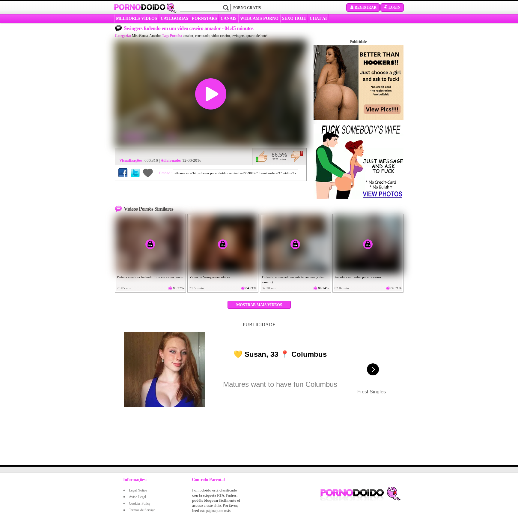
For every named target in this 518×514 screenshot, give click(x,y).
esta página (208, 511)
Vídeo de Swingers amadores (209, 277)
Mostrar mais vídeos (259, 304)
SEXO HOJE (294, 18)
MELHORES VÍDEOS (136, 18)
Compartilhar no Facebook (122, 172)
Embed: (166, 173)
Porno (139, 7)
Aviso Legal (137, 497)
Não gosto (297, 156)
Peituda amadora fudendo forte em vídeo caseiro (150, 277)
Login (394, 7)
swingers (238, 36)
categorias (174, 18)
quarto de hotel (256, 36)
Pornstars (204, 18)
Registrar (366, 7)
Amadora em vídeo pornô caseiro (358, 277)
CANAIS (229, 18)
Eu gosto (261, 156)
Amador (155, 36)
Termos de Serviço (142, 510)
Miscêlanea (140, 36)
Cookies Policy (139, 503)
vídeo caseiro (220, 36)
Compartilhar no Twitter (135, 172)
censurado (202, 36)
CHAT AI (318, 18)
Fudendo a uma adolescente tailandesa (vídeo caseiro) (293, 279)
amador (188, 36)
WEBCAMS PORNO (259, 18)
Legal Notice (138, 490)
